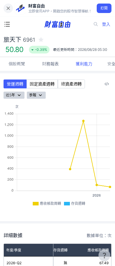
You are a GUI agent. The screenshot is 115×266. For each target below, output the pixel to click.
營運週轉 (15, 83)
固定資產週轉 (42, 83)
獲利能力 (84, 63)
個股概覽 (17, 63)
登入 (106, 24)
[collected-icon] (41, 39)
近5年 (10, 95)
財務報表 (50, 63)
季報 (32, 95)
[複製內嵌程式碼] (106, 84)
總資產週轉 (71, 83)
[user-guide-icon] (104, 255)
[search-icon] (95, 24)
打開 (104, 8)
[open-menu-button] (7, 24)
